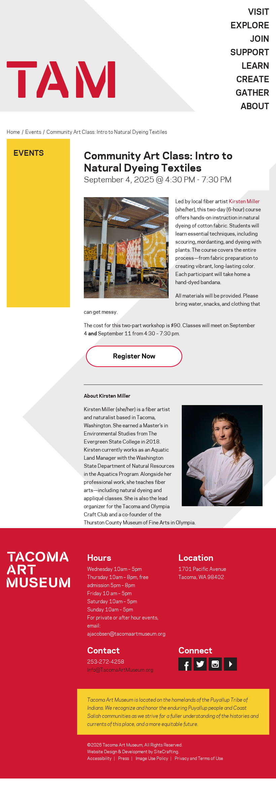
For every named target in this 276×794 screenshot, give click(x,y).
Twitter (200, 664)
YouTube (230, 664)
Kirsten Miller (244, 201)
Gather (252, 92)
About (255, 105)
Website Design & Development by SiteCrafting (132, 751)
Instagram (215, 664)
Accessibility (99, 758)
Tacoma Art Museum (61, 79)
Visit (258, 11)
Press (123, 758)
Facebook (185, 664)
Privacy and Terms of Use (199, 758)
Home (13, 131)
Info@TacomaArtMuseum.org (120, 669)
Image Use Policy (152, 758)
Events (33, 131)
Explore (250, 25)
